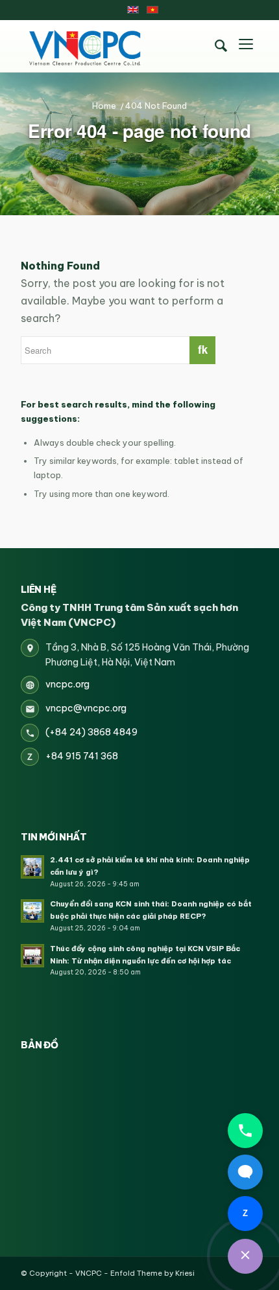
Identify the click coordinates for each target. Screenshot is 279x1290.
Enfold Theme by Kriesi (152, 1273)
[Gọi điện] (245, 1130)
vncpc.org (67, 684)
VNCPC (88, 1273)
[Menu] (246, 46)
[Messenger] (245, 1172)
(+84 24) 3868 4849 (91, 732)
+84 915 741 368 (81, 756)
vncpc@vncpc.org (86, 708)
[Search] (221, 46)
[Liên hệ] (245, 1256)
